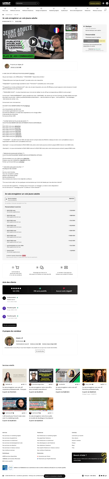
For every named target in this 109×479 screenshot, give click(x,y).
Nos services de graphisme (10, 438)
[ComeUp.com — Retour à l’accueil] (6, 3)
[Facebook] (103, 475)
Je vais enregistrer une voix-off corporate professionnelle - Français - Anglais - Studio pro (15, 389)
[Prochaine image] (78, 376)
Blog (73, 445)
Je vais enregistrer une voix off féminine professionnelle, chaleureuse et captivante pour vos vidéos (94, 390)
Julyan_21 (20, 64)
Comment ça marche (77, 435)
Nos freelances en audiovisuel (45, 440)
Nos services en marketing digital (12, 435)
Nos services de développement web (12, 442)
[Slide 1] (71, 36)
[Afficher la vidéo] (33, 41)
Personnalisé (90, 35)
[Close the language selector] (63, 476)
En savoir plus (40, 351)
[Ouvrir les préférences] (103, 3)
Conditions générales (22, 475)
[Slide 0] (71, 27)
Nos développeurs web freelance (46, 442)
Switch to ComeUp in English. (53, 476)
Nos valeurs (75, 438)
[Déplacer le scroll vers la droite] (106, 9)
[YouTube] (101, 475)
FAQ (73, 447)
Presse (73, 442)
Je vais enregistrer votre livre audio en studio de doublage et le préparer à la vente (41, 418)
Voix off (16, 14)
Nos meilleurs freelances (44, 450)
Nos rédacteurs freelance (44, 445)
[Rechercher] (37, 3)
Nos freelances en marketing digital (47, 435)
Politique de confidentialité (36, 475)
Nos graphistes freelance (44, 438)
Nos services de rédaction (9, 445)
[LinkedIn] (99, 475)
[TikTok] (106, 475)
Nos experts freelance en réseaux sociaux (48, 447)
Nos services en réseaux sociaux (11, 447)
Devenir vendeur (76, 440)
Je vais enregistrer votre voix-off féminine (66, 388)
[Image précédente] (57, 376)
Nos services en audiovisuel (10, 440)
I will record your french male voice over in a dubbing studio (14, 417)
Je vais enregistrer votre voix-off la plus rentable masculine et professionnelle (40, 389)
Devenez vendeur (95, 3)
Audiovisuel (9, 14)
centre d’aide (77, 460)
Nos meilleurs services (9, 450)
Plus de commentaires (9, 325)
